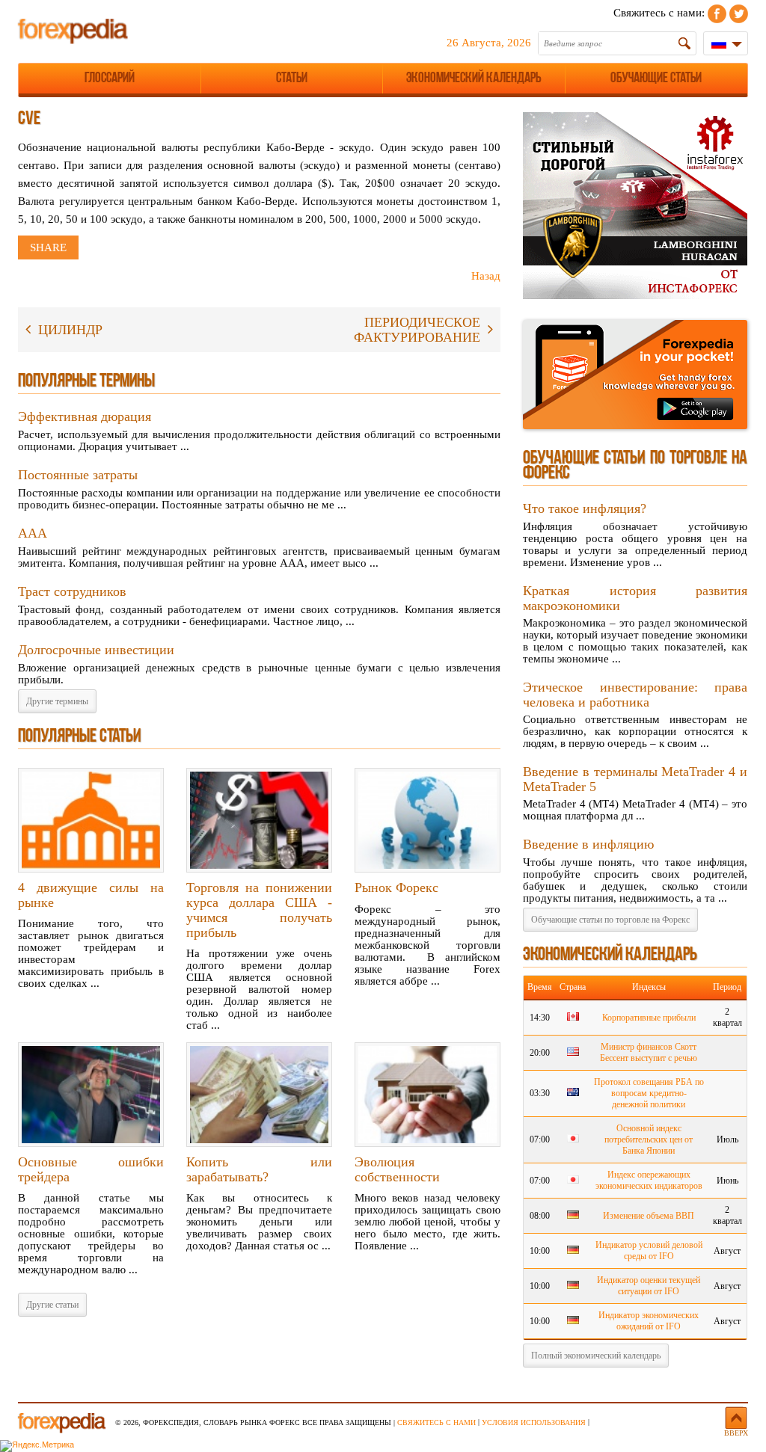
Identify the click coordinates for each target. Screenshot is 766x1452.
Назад (485, 276)
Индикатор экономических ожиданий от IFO (648, 1321)
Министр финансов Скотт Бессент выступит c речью (648, 1052)
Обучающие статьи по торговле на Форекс (610, 919)
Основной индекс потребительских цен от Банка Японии (648, 1139)
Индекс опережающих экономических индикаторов (648, 1180)
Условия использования (534, 1422)
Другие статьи (52, 1304)
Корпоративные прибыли (649, 1017)
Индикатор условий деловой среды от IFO (648, 1250)
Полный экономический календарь (596, 1355)
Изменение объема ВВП (648, 1215)
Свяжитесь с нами (436, 1422)
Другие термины (57, 701)
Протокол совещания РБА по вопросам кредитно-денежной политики (649, 1093)
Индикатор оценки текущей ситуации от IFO (648, 1285)
